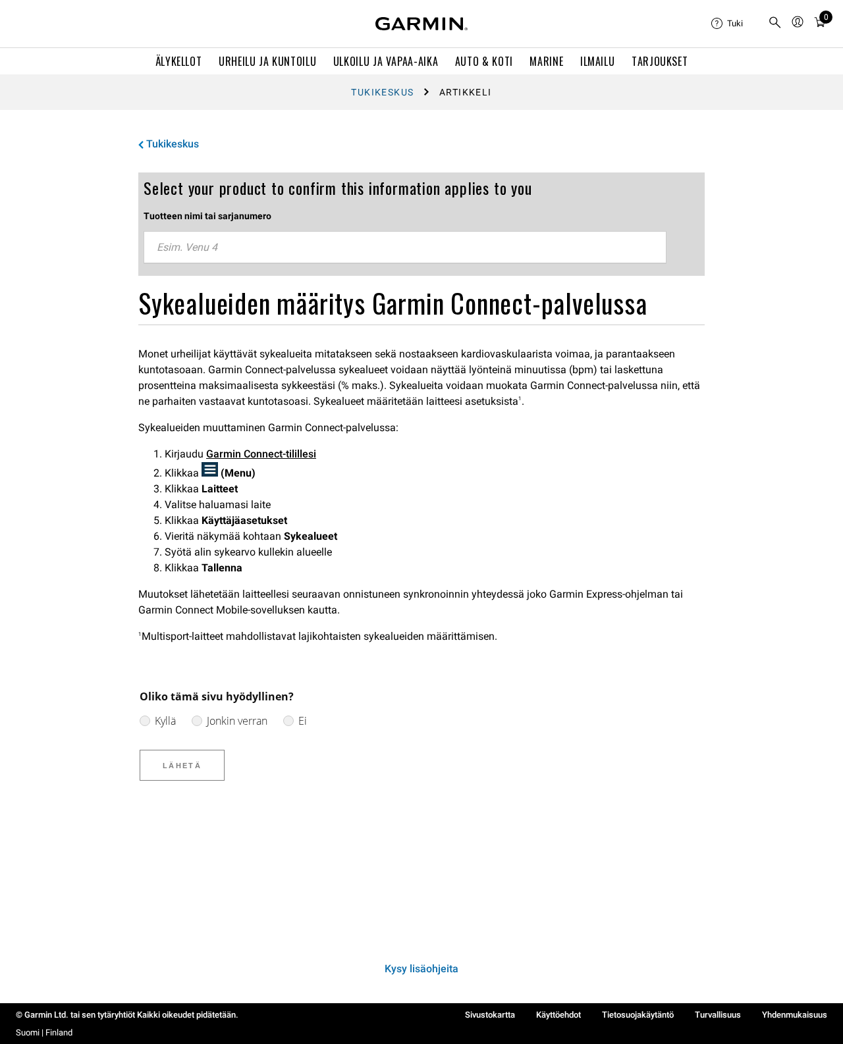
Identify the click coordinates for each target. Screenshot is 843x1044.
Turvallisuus (718, 1015)
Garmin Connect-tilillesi (261, 454)
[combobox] (405, 247)
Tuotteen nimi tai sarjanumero (207, 216)
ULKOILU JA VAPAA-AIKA (385, 61)
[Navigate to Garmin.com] (421, 23)
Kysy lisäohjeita (421, 968)
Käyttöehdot (558, 1015)
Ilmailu (597, 61)
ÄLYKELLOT (178, 61)
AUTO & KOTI (484, 61)
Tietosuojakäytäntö (638, 1015)
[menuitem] (734, 23)
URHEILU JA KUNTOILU (267, 61)
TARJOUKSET (660, 61)
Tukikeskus (382, 92)
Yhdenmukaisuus (794, 1015)
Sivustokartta (490, 1015)
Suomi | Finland (44, 1032)
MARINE (546, 61)
